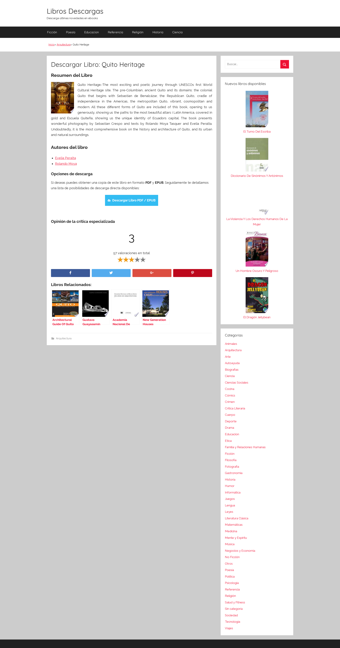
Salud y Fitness (235, 602)
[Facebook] (70, 273)
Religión (137, 32)
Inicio (52, 44)
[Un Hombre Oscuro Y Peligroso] (257, 249)
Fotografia (232, 466)
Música (229, 544)
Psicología (232, 583)
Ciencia (177, 32)
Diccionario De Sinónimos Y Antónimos (257, 176)
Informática (232, 492)
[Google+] (151, 273)
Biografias (232, 369)
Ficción (52, 32)
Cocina (229, 389)
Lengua (230, 505)
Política (230, 576)
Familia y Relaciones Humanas (245, 447)
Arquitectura (63, 44)
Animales (231, 344)
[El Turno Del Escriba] (257, 110)
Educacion (91, 32)
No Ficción (232, 557)
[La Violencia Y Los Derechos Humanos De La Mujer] (257, 199)
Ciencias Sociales (236, 382)
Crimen (230, 402)
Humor (229, 486)
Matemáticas (234, 524)
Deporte (231, 421)
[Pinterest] (192, 273)
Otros (229, 563)
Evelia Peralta (65, 158)
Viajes (229, 628)
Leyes (229, 511)
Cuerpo (230, 414)
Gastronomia (233, 473)
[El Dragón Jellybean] (257, 296)
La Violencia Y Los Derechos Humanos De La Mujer (257, 221)
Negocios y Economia (240, 550)
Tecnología (232, 621)
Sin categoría (234, 608)
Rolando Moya (66, 163)
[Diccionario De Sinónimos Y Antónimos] (257, 155)
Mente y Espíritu (236, 537)
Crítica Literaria (235, 408)
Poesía (70, 32)
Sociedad (231, 615)
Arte (228, 356)
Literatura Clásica (236, 518)
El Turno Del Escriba (257, 131)
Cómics (230, 395)
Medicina (231, 531)
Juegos (230, 499)
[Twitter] (111, 273)
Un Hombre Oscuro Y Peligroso (257, 271)
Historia (157, 32)
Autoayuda (232, 363)
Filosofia (230, 460)
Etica (228, 441)
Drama (229, 427)
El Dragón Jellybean (256, 317)
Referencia (115, 32)
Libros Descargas (75, 11)
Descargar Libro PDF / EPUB (133, 200)
